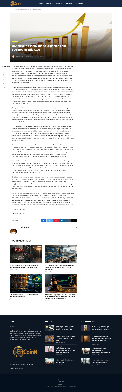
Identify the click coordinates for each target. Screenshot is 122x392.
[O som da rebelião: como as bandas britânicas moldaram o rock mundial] (49, 361)
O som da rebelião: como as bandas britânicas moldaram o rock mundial (65, 360)
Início (11, 9)
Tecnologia (68, 3)
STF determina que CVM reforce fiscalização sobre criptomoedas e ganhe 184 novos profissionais (59, 267)
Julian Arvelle (20, 56)
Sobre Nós (79, 3)
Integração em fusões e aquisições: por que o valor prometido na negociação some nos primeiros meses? (65, 349)
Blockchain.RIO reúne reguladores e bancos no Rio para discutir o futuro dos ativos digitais (102, 360)
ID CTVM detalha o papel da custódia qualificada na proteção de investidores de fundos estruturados (101, 339)
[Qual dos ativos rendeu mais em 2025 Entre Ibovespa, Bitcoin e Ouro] (49, 339)
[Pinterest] (3, 83)
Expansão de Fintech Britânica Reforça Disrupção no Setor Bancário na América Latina (65, 327)
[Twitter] (3, 75)
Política (58, 3)
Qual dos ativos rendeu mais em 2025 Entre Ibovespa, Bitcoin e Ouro (65, 338)
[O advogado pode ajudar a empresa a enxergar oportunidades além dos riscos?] (85, 351)
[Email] (3, 87)
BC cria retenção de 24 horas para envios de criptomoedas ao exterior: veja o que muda (24, 266)
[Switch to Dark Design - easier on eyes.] (109, 3)
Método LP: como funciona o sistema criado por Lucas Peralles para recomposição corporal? (102, 327)
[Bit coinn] (15, 3)
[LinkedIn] (3, 79)
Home (41, 3)
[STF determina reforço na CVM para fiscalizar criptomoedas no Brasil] (26, 283)
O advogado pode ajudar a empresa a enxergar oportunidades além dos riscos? (101, 350)
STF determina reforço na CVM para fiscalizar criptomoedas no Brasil (24, 295)
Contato (60, 384)
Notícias (48, 3)
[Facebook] (3, 70)
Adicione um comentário (43, 307)
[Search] (111, 3)
